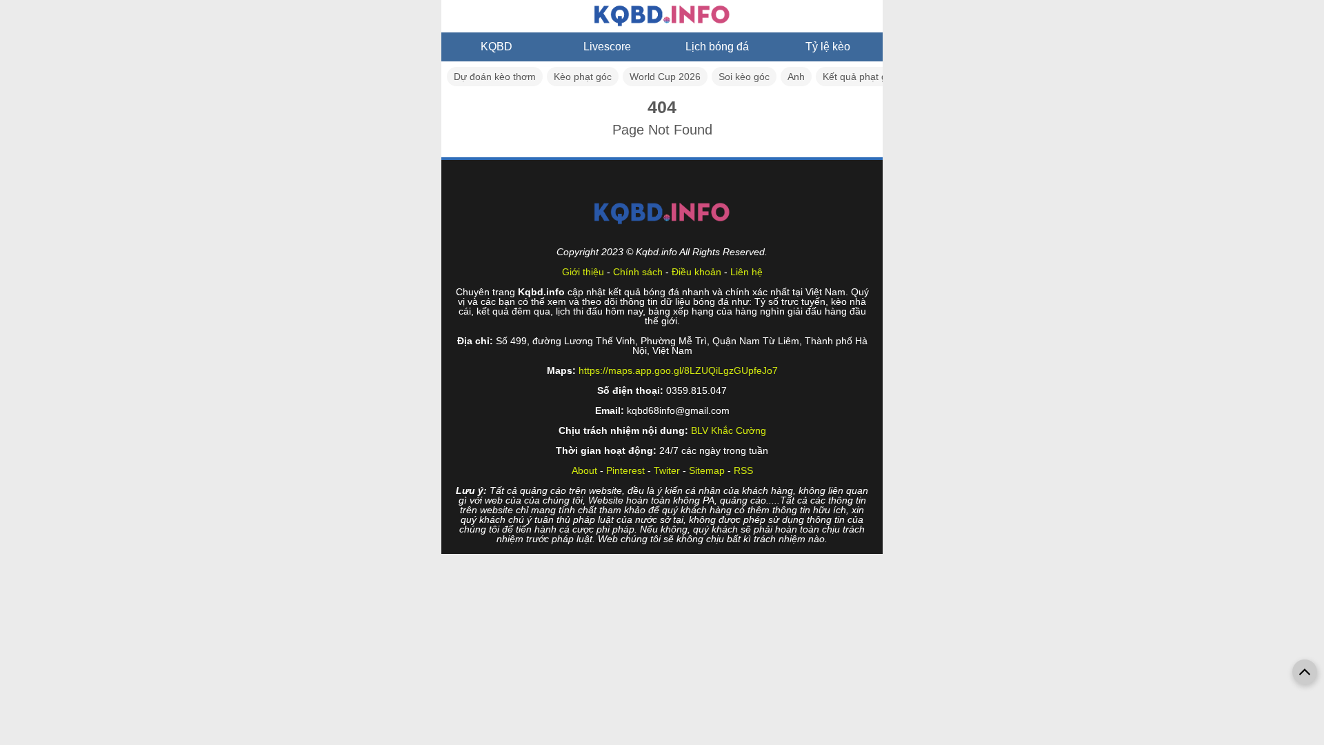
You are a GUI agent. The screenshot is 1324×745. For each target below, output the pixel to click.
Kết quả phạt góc (860, 76)
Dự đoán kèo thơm (495, 76)
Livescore (607, 46)
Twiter (667, 470)
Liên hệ (746, 272)
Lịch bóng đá (717, 46)
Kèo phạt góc (583, 76)
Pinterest (625, 470)
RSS (743, 470)
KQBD (496, 46)
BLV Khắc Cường (728, 430)
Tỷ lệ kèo (827, 46)
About (584, 470)
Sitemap (707, 470)
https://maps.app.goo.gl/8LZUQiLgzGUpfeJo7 (678, 370)
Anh (796, 76)
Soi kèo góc (744, 76)
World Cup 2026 (665, 76)
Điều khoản (696, 272)
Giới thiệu (583, 272)
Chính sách (638, 272)
